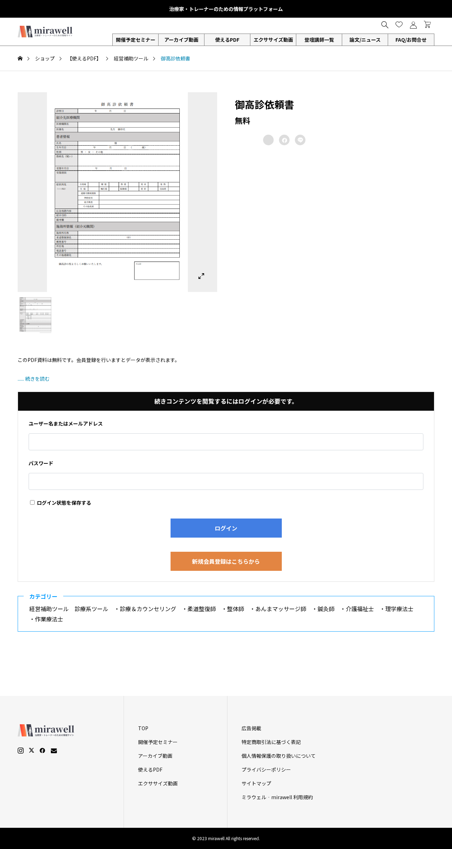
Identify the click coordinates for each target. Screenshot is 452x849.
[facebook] (42, 750)
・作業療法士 (49, 619)
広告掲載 (251, 728)
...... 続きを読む (34, 378)
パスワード (41, 463)
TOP (143, 728)
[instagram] (21, 750)
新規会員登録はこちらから (226, 561)
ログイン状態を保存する (63, 502)
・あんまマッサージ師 (281, 608)
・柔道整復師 (201, 608)
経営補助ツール (52, 608)
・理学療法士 (399, 608)
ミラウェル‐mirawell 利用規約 (277, 797)
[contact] (54, 751)
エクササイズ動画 (273, 39)
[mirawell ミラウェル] (46, 31)
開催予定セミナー (158, 741)
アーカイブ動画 (181, 39)
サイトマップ (256, 783)
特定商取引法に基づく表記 (271, 741)
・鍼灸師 (326, 608)
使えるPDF (227, 39)
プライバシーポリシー (266, 769)
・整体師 (235, 608)
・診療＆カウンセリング (148, 608)
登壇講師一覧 (319, 39)
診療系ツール (94, 608)
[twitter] (31, 750)
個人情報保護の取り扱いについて (279, 755)
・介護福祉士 (360, 608)
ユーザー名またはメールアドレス (66, 423)
